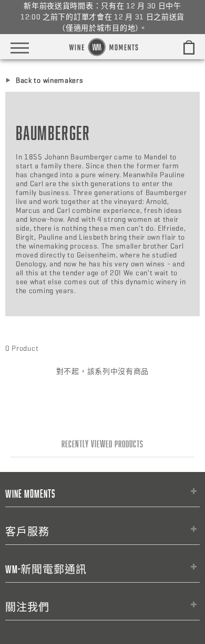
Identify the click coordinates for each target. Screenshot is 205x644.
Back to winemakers (50, 80)
